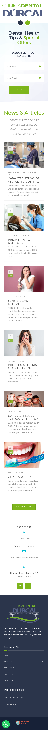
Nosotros (9, 662)
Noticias (8, 674)
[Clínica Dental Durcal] (24, 10)
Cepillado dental (16, 473)
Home (7, 655)
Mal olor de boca (16, 361)
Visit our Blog (24, 507)
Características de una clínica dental (22, 173)
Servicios (9, 668)
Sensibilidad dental (17, 297)
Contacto (9, 680)
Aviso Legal (10, 704)
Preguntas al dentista (18, 235)
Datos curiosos (15, 412)
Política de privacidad (16, 698)
